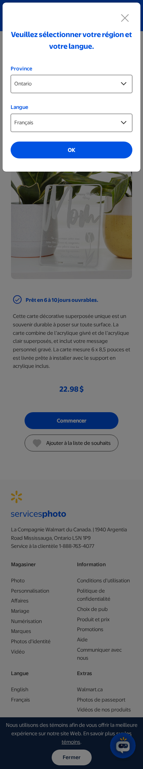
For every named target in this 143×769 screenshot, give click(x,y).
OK (71, 150)
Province (21, 69)
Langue (19, 107)
